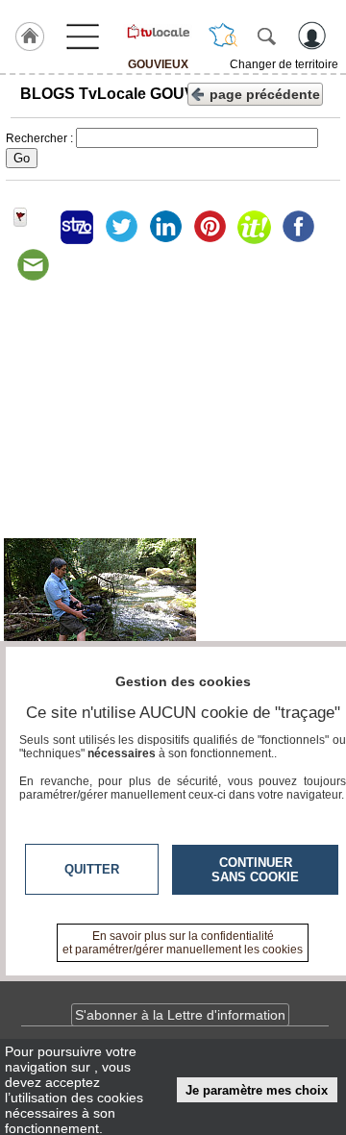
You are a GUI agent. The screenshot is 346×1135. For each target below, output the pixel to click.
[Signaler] (32, 227)
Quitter (91, 869)
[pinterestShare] (209, 227)
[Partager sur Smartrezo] (77, 227)
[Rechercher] (266, 35)
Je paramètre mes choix (256, 1090)
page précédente (265, 94)
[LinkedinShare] (165, 227)
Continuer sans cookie (255, 869)
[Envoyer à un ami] (32, 265)
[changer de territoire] (223, 35)
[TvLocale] (157, 32)
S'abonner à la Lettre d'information (180, 1015)
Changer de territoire (284, 64)
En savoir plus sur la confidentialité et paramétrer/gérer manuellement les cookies (182, 942)
